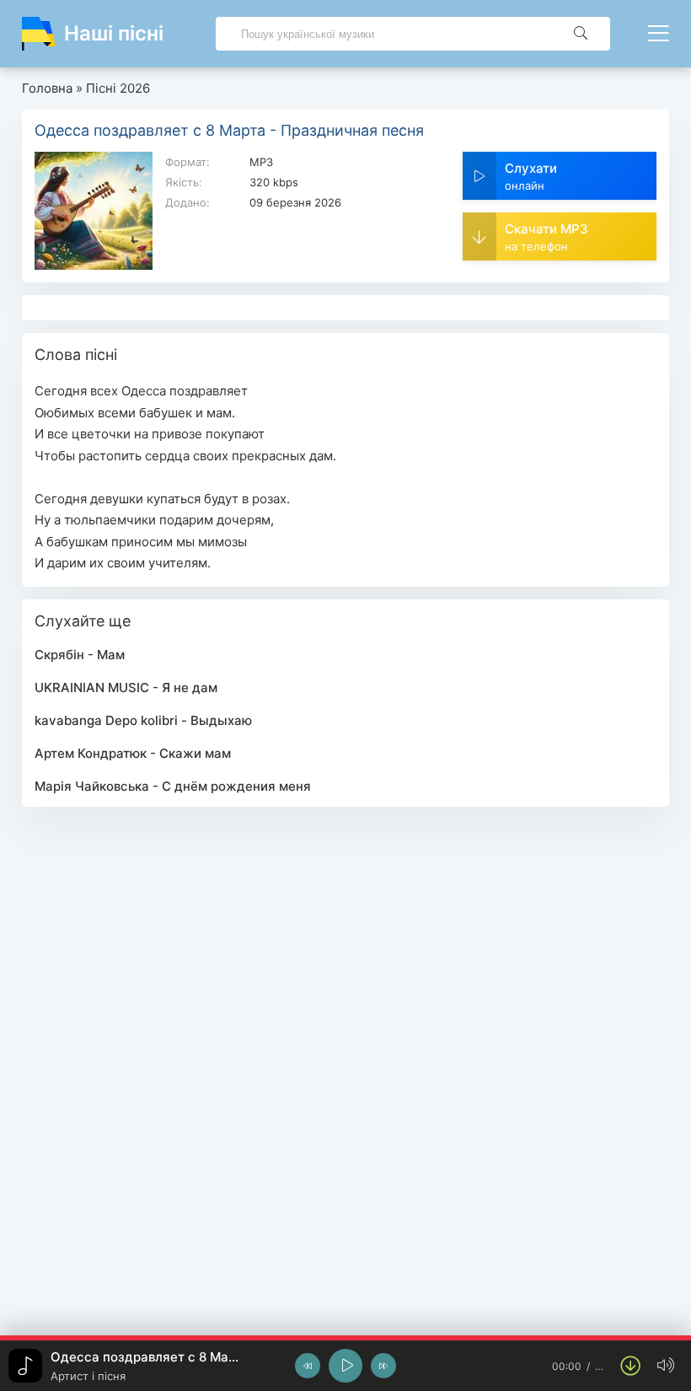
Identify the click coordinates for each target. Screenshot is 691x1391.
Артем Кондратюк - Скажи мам (133, 753)
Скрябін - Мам (80, 655)
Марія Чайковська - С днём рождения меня (173, 786)
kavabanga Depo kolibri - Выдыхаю (143, 720)
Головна (47, 88)
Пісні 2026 (118, 88)
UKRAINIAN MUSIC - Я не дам (126, 687)
